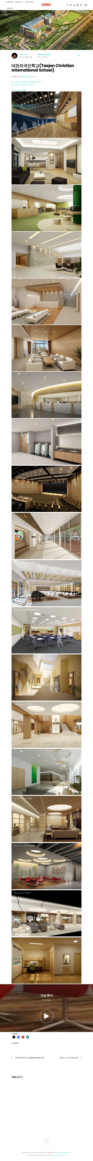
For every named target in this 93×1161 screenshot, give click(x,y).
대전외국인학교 (27, 77)
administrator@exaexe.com (59, 1155)
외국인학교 (44, 57)
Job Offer (29, 2)
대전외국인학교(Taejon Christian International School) (43, 68)
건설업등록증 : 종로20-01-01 (63, 1152)
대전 (39, 57)
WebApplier (23, 54)
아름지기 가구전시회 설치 (68, 1058)
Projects (19, 2)
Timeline (10, 8)
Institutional (44, 54)
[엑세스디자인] (46, 5)
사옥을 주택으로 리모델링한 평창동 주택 (29, 1058)
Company (9, 2)
